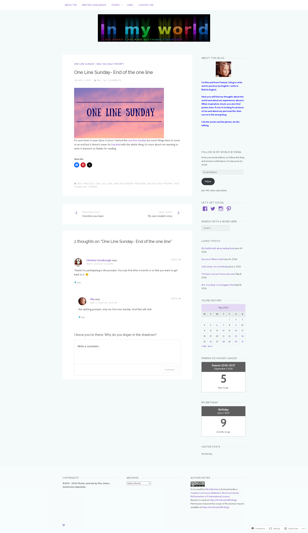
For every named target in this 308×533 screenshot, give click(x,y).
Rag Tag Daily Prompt (110, 64)
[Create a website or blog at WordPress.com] (64, 525)
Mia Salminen (212, 489)
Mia (99, 80)
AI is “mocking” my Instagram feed (218, 284)
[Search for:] (215, 228)
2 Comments (113, 80)
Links (130, 5)
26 (211, 341)
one (109, 183)
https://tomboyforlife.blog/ (223, 500)
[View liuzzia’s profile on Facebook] (205, 208)
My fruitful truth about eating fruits (218, 248)
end (79, 183)
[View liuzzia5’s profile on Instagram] (220, 208)
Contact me (146, 5)
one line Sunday (137, 140)
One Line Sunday (84, 64)
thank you (80, 186)
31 (242, 341)
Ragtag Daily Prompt (160, 183)
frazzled (115, 144)
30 (236, 341)
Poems (116, 5)
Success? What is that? (212, 259)
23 (236, 336)
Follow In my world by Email (221, 152)
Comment (170, 369)
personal (140, 183)
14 (223, 330)
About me (71, 5)
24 (242, 336)
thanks (92, 186)
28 (223, 341)
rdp (177, 183)
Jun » (210, 346)
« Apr (203, 346)
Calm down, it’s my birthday (215, 266)
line (98, 183)
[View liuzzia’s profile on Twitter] (212, 208)
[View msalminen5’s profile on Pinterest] (228, 208)
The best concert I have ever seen (218, 274)
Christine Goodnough (98, 260)
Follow (208, 181)
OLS (104, 183)
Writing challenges (94, 5)
